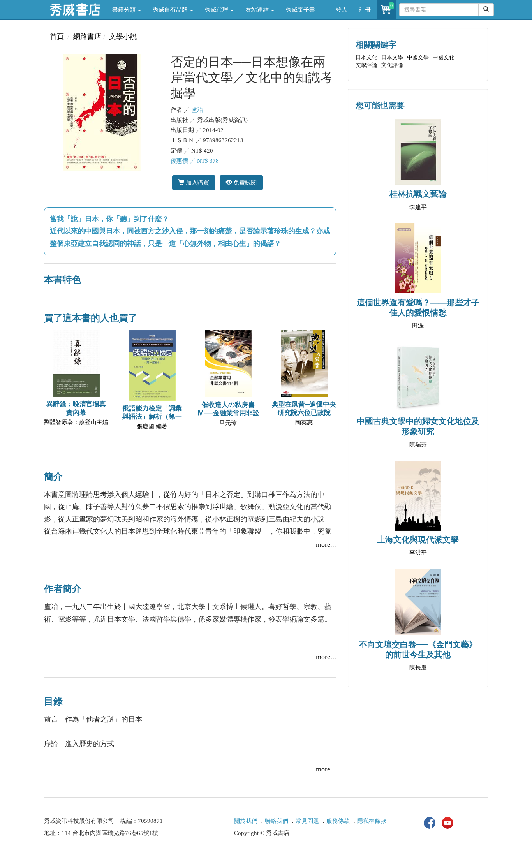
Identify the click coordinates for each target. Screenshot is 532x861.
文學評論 (366, 65)
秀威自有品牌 (171, 10)
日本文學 (392, 57)
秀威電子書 (300, 10)
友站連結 (257, 10)
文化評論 (392, 65)
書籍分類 (124, 10)
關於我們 (245, 821)
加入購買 (196, 182)
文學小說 (123, 36)
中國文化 (443, 57)
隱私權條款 (371, 821)
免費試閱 (244, 182)
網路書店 (87, 36)
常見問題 (307, 821)
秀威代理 (217, 10)
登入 (341, 10)
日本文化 (366, 57)
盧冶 (197, 110)
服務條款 (338, 821)
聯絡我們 (276, 821)
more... (326, 544)
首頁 (57, 36)
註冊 (365, 10)
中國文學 (418, 57)
